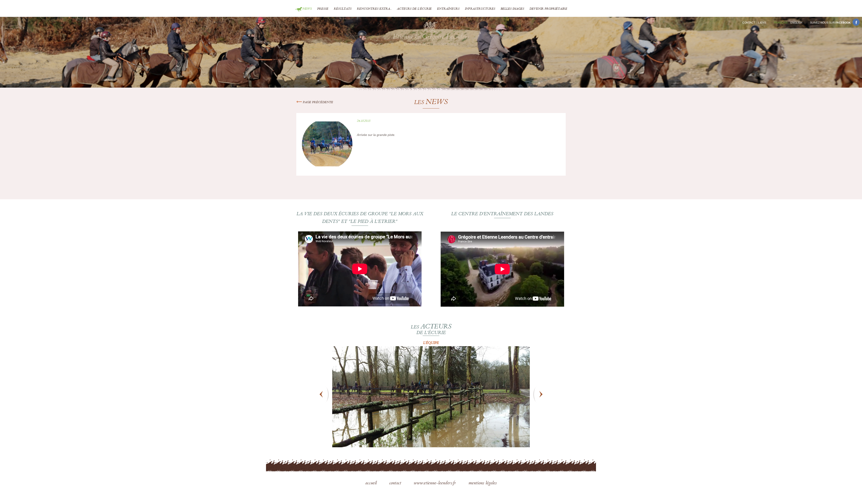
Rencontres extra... (374, 9)
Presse (322, 9)
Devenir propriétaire (548, 9)
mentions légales (482, 483)
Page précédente (317, 102)
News (307, 9)
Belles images (512, 9)
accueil (371, 483)
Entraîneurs (448, 9)
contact (395, 483)
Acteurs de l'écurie (414, 9)
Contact (748, 22)
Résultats (343, 9)
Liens (762, 22)
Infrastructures (480, 9)
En (796, 22)
